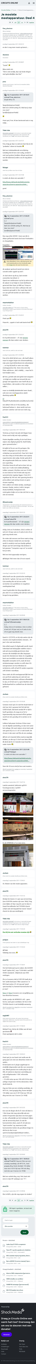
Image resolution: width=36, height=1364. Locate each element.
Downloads (4, 1349)
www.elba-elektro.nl (8, 307)
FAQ (11, 265)
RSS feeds (22, 1351)
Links (2, 1351)
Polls (20, 1349)
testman (6, 347)
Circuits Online (5, 10)
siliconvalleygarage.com (26, 33)
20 (15, 22)
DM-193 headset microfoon (14, 1290)
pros (4, 81)
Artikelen (4, 1344)
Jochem (5, 694)
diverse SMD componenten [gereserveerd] (19, 1273)
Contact (3, 1354)
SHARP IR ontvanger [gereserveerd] (17, 1284)
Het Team (22, 1344)
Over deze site (23, 1346)
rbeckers (6, 55)
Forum (14, 10)
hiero (4, 993)
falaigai (5, 167)
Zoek (24, 1232)
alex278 (5, 330)
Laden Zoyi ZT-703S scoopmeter (16, 1244)
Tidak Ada (6, 130)
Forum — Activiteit (9, 1240)
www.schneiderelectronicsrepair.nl (19, 422)
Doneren (6, 1334)
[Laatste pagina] (27, 22)
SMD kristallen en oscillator (14, 1279)
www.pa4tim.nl (7, 422)
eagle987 (6, 1015)
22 (22, 22)
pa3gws (5, 940)
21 (19, 22)
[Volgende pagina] (25, 22)
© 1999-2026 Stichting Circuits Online (12, 1361)
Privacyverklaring (29, 1361)
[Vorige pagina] (12, 22)
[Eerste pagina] (10, 22)
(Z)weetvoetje (8, 502)
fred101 (5, 417)
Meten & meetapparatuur (26, 10)
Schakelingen (5, 1346)
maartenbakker (8, 302)
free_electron (7, 28)
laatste (31, 22)
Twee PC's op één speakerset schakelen (18, 1250)
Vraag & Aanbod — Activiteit (12, 1269)
